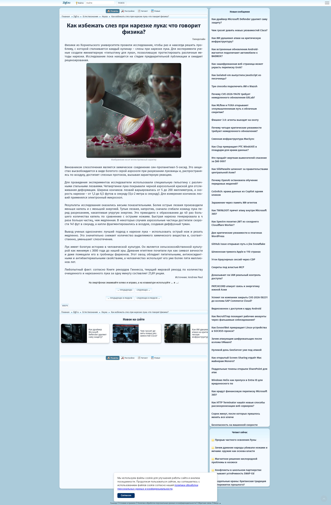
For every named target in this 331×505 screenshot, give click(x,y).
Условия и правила (127, 503)
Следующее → (143, 290)
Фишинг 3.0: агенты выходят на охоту (235, 119)
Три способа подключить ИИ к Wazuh (234, 86)
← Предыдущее (124, 290)
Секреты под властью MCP (228, 267)
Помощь (113, 503)
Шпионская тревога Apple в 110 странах (236, 251)
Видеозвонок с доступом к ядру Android (236, 308)
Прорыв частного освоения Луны (235, 439)
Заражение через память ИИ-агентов (234, 202)
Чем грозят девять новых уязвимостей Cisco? (239, 30)
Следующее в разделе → (148, 298)
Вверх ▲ (217, 503)
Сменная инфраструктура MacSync (233, 138)
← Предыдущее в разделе (120, 298)
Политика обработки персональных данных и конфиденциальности (166, 503)
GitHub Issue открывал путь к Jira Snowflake (238, 244)
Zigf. (66, 2)
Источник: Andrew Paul (189, 277)
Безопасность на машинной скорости (235, 424)
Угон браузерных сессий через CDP (233, 259)
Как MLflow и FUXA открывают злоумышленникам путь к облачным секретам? (234, 109)
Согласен (126, 495)
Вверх (65, 306)
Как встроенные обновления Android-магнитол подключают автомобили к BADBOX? (235, 53)
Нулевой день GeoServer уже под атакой (237, 349)
